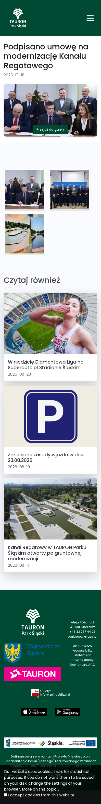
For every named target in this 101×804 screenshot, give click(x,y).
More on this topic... (40, 789)
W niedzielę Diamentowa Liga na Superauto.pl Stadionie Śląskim (46, 365)
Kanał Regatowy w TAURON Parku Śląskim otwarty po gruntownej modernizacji (47, 553)
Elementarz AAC (82, 665)
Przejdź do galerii (50, 129)
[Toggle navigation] (90, 18)
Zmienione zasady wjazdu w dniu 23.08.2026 (46, 457)
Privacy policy (82, 660)
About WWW (82, 646)
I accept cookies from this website (41, 795)
